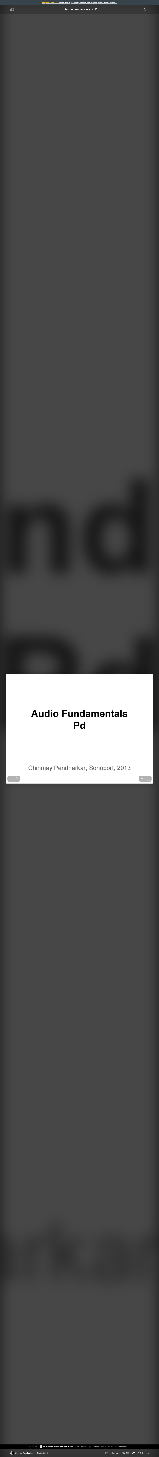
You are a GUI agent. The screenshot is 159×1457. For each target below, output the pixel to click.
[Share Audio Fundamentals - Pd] (133, 1453)
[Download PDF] (147, 1453)
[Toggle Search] (145, 9)
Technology (114, 1453)
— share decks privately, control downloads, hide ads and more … (79, 2)
